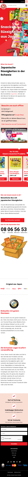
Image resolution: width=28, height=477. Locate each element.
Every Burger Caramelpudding (12, 172)
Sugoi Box (14, 94)
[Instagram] (11, 462)
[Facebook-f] (17, 462)
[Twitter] (20, 462)
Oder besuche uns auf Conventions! (13, 124)
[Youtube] (14, 462)
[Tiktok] (8, 462)
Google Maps (19, 115)
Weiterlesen (13, 179)
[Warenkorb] (26, 1)
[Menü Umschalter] (26, 5)
